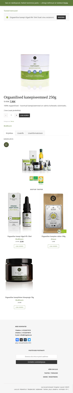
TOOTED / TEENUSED (51, 373)
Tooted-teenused (10, 11)
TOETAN (45, 389)
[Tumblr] (25, 340)
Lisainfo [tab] (20, 133)
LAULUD (16, 389)
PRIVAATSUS (23, 389)
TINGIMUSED (31, 389)
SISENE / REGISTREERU (50, 377)
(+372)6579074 (26, 333)
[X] (21, 340)
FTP (66, 389)
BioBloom (8, 126)
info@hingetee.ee (26, 335)
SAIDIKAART (39, 389)
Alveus (53, 239)
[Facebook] (17, 340)
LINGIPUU (55, 389)
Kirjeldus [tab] (9, 133)
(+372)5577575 (26, 330)
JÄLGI (50, 389)
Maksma (61, 17)
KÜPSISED (62, 389)
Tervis (12, 121)
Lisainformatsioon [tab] (35, 133)
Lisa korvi (24, 115)
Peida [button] (65, 3)
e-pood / (62, 387)
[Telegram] (29, 340)
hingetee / (57, 387)
